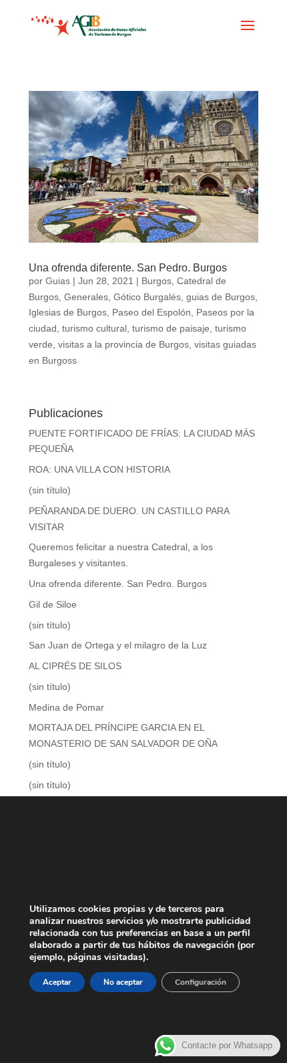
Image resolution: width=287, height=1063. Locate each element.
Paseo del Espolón (151, 312)
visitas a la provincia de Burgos (123, 344)
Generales (86, 296)
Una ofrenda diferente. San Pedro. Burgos (128, 267)
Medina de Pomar (66, 707)
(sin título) (50, 490)
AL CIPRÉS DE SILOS (75, 666)
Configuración (200, 982)
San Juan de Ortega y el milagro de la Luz (118, 645)
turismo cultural (94, 328)
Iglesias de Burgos (68, 312)
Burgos (156, 280)
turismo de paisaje (171, 328)
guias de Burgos (220, 296)
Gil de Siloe (53, 604)
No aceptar (123, 982)
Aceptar (57, 982)
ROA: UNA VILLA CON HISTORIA (99, 469)
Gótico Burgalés (147, 296)
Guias (57, 280)
